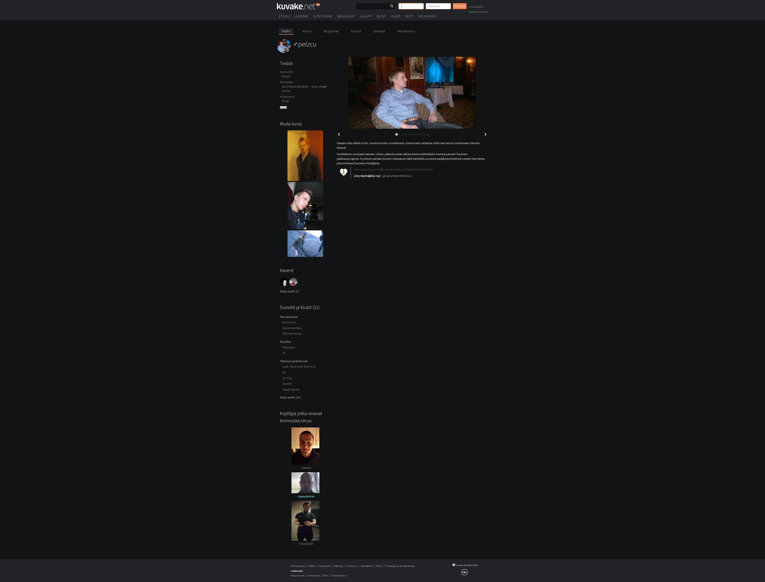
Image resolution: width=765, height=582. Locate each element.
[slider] (411, 134)
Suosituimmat (323, 16)
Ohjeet (311, 566)
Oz (284, 372)
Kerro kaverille (297, 566)
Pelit (325, 575)
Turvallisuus (351, 566)
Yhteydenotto (324, 566)
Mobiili (379, 566)
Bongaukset (346, 16)
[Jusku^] (293, 285)
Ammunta (288, 322)
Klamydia (288, 347)
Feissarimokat (297, 575)
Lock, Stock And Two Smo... (300, 367)
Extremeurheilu (292, 328)
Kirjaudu (459, 6)
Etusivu (284, 16)
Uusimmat (301, 16)
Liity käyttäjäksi (476, 7)
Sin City (287, 378)
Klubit (395, 16)
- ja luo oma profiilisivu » (383, 176)
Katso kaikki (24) (290, 398)
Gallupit (366, 16)
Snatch (286, 384)
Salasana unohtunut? (479, 12)
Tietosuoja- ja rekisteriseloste (400, 566)
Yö (283, 353)
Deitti (409, 16)
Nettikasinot (314, 575)
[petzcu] (297, 52)
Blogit (381, 16)
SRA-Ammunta (291, 334)
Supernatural (290, 390)
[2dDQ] (284, 285)
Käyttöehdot (366, 566)
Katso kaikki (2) (289, 291)
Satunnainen (427, 16)
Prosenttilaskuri (339, 575)
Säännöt (338, 566)
